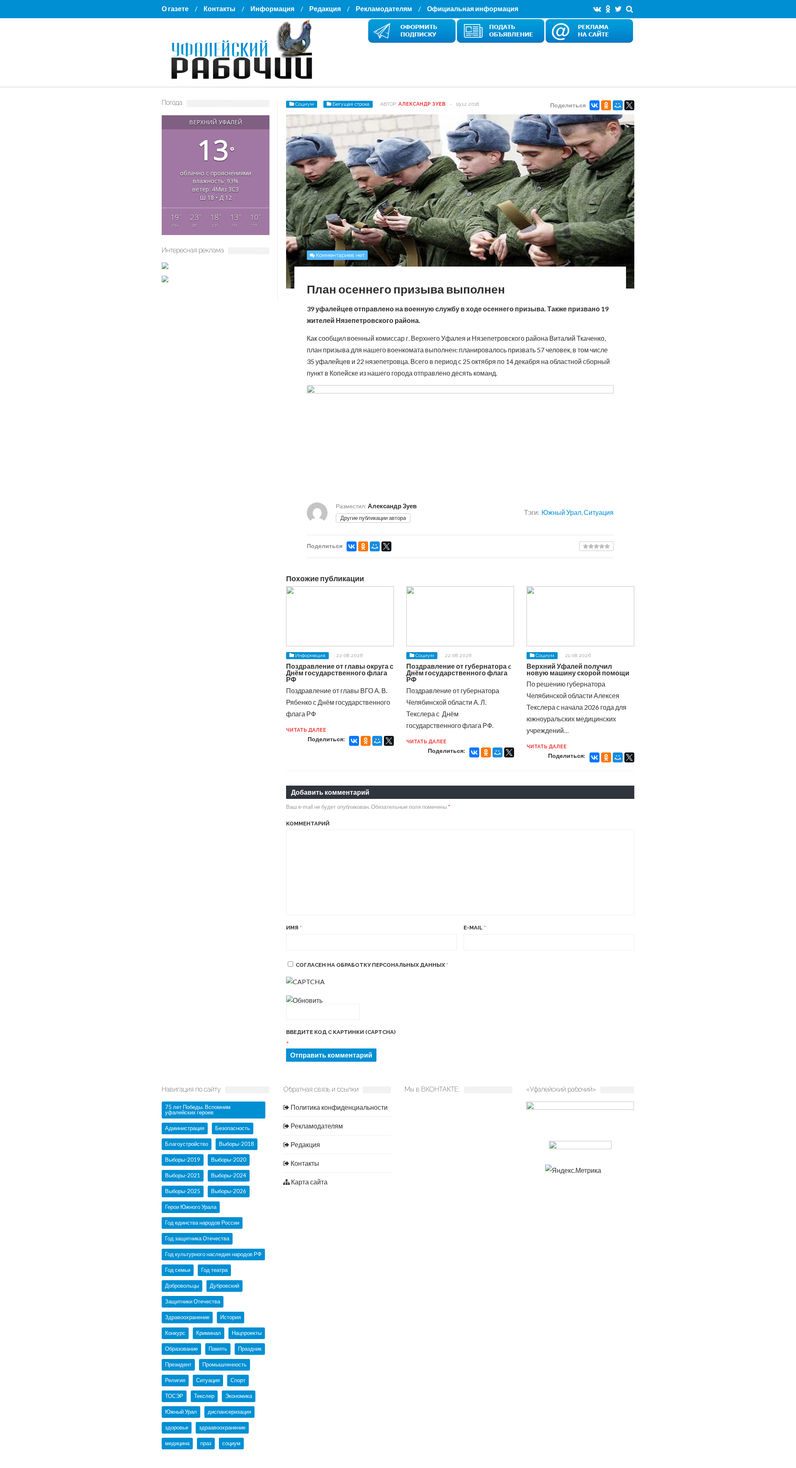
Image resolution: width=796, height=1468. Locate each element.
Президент (178, 1364)
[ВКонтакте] (594, 105)
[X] (629, 105)
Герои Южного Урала (190, 1207)
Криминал (208, 1333)
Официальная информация (472, 8)
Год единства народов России (202, 1222)
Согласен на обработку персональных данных (372, 965)
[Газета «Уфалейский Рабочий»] (245, 80)
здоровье (176, 1427)
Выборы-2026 (228, 1191)
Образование (181, 1348)
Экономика (238, 1396)
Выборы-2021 (182, 1175)
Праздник (250, 1348)
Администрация (184, 1128)
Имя (294, 927)
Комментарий (308, 823)
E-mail (475, 927)
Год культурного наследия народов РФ (213, 1254)
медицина (177, 1443)
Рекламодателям (384, 8)
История (230, 1317)
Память (218, 1348)
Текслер (204, 1396)
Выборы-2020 (228, 1159)
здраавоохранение (222, 1427)
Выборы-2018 (236, 1143)
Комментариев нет (340, 255)
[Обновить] (304, 1000)
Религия (175, 1380)
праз (205, 1443)
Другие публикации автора (373, 517)
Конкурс (175, 1333)
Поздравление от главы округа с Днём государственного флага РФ (339, 672)
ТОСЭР (174, 1396)
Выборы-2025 (182, 1191)
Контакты (219, 8)
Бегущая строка (350, 104)
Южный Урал (561, 512)
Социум (304, 104)
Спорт (238, 1380)
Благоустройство (186, 1143)
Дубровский (224, 1285)
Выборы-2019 (182, 1159)
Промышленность (224, 1364)
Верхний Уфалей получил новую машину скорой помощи (578, 669)
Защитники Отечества (192, 1301)
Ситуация (599, 512)
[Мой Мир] (618, 105)
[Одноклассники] (606, 105)
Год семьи (177, 1270)
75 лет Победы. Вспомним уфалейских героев (198, 1110)
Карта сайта (309, 1182)
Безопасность (232, 1128)
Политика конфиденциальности (338, 1107)
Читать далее (306, 730)
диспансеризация (229, 1411)
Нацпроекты (247, 1333)
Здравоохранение (187, 1317)
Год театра (214, 1270)
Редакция (325, 8)
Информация (272, 8)
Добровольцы (182, 1285)
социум (231, 1443)
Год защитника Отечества (197, 1238)
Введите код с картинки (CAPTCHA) (341, 1032)
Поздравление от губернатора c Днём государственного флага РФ (458, 672)
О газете (175, 8)
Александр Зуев (422, 104)
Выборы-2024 (228, 1175)
